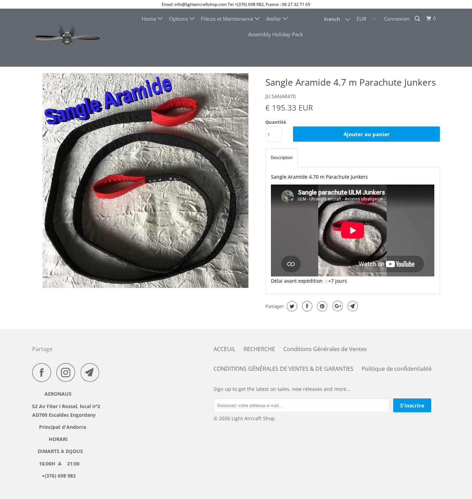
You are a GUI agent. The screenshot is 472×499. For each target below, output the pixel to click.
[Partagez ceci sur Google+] (337, 306)
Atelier (274, 18)
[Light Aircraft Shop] (67, 37)
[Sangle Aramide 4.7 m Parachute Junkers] (145, 180)
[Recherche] (417, 18)
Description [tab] (282, 157)
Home (150, 18)
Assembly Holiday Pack (275, 34)
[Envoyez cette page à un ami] (352, 306)
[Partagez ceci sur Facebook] (306, 306)
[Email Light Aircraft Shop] (92, 372)
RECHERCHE (259, 349)
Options (179, 18)
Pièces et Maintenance (228, 18)
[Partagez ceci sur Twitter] (291, 306)
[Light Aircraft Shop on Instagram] (67, 372)
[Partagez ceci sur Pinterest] (321, 306)
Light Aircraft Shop (253, 418)
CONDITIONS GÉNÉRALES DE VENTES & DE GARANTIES (283, 369)
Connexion (396, 18)
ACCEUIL (224, 349)
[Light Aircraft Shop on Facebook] (43, 372)
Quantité (275, 122)
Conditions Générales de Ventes (325, 349)
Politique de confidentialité (397, 369)
